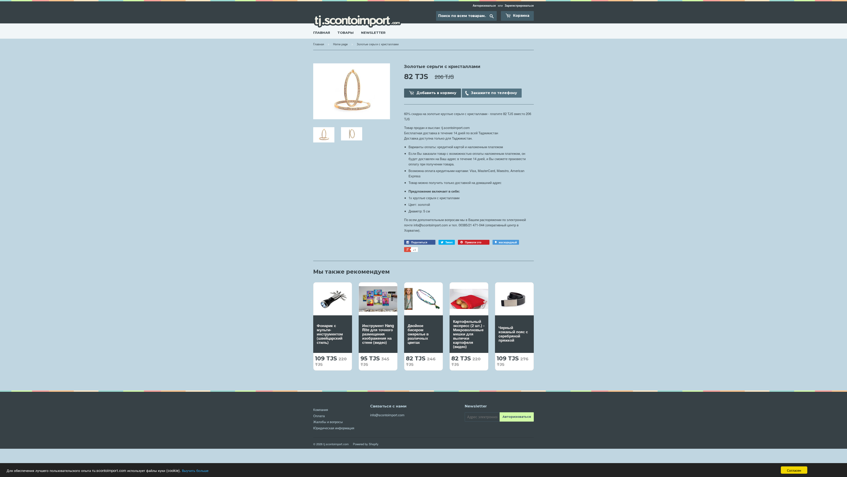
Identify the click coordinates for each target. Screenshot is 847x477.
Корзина (520, 15)
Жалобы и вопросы (328, 421)
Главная (321, 32)
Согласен (794, 470)
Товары (345, 32)
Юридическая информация (333, 428)
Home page (340, 44)
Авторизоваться (485, 6)
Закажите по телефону (494, 93)
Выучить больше (195, 470)
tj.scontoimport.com (336, 444)
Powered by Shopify (366, 444)
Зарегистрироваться (519, 6)
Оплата (319, 415)
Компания (320, 409)
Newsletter (373, 32)
